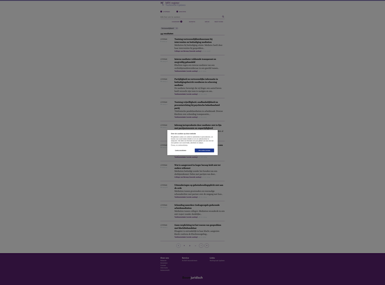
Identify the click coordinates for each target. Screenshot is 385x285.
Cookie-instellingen (180, 150)
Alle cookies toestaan (204, 150)
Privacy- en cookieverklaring (179, 145)
